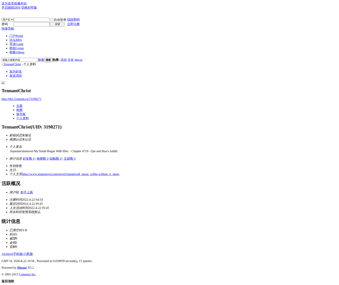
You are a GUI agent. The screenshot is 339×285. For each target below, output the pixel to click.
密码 (5, 24)
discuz (78, 59)
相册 (16, 52)
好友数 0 (29, 158)
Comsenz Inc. (27, 274)
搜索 (41, 59)
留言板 (21, 114)
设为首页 (8, 3)
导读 (16, 44)
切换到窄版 (29, 7)
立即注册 (73, 24)
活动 (63, 59)
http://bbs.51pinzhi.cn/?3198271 (21, 99)
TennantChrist (12, 64)
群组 (16, 48)
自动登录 (60, 19)
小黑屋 (28, 254)
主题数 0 (70, 158)
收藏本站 (20, 3)
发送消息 (15, 75)
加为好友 (15, 71)
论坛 (15, 40)
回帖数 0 (56, 158)
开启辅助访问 (11, 7)
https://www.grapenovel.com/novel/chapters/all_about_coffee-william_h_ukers (70, 174)
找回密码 (73, 19)
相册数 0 (42, 158)
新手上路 (26, 192)
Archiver (7, 254)
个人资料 (22, 118)
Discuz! (22, 267)
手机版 (18, 254)
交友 (70, 59)
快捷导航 (8, 28)
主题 (19, 105)
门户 (16, 35)
